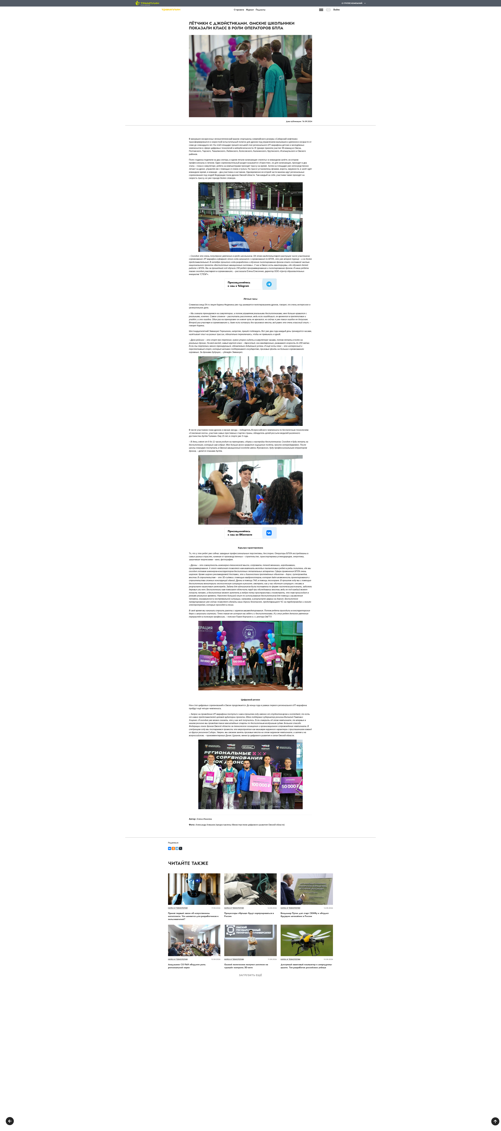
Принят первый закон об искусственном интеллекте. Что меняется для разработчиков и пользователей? (193, 916)
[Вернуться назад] (10, 1121)
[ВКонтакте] (169, 848)
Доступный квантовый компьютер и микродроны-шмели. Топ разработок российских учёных (306, 966)
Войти (336, 9)
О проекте (239, 10)
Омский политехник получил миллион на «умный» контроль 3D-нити (246, 966)
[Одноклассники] (173, 848)
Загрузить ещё (250, 975)
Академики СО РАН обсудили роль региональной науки (187, 966)
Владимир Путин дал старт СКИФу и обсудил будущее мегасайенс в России (305, 915)
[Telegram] (176, 848)
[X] (180, 848)
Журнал (250, 10)
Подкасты (260, 10)
